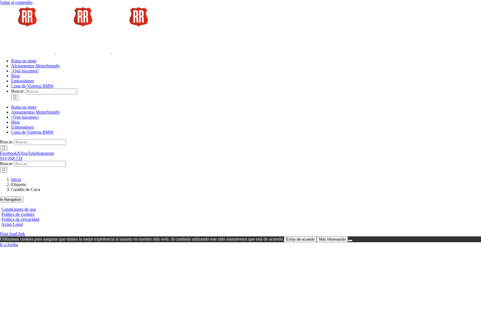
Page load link (12, 233)
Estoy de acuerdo (300, 239)
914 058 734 (11, 158)
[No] (350, 240)
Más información (332, 239)
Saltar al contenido (16, 2)
